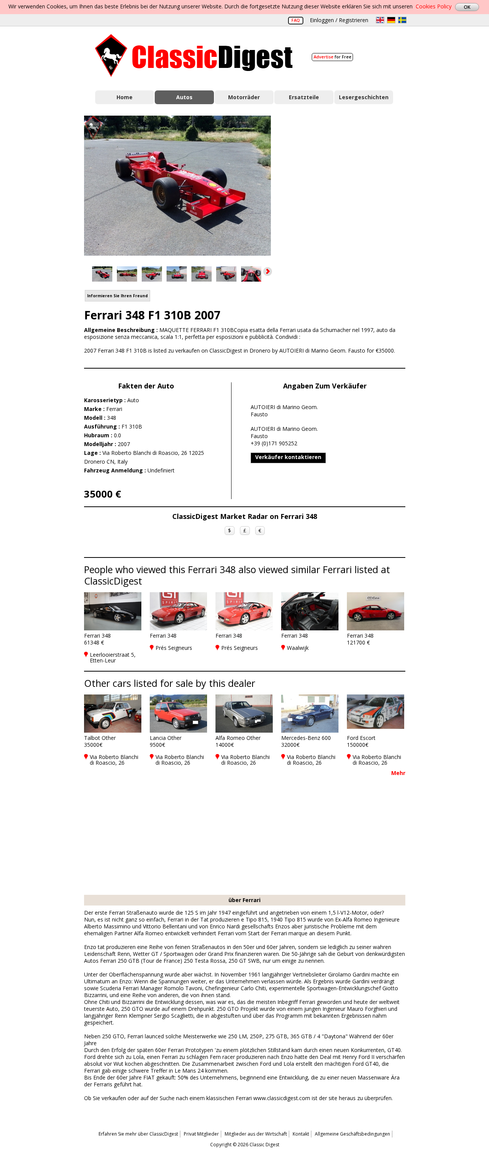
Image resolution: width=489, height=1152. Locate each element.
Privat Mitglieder (201, 1134)
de (391, 20)
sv (402, 20)
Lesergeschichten (364, 97)
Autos (184, 97)
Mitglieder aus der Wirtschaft (256, 1134)
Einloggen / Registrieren (339, 20)
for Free (332, 57)
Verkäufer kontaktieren (288, 457)
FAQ (295, 20)
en (380, 20)
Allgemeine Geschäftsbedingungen (352, 1134)
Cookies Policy (434, 6)
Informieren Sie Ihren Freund (117, 295)
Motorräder (244, 97)
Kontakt (301, 1134)
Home (125, 97)
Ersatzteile (304, 97)
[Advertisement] (346, 184)
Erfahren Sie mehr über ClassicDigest (138, 1134)
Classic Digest (194, 55)
